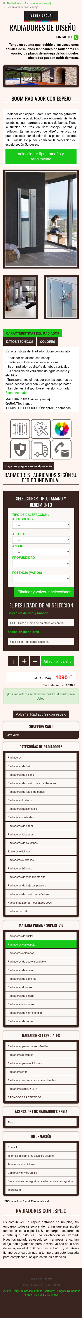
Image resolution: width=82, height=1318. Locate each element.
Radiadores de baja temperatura (27, 885)
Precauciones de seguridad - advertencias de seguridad (41, 1181)
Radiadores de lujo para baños (26, 791)
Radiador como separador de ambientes (32, 1080)
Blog (10, 1122)
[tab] (32, 333)
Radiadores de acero (20, 970)
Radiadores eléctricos (21, 860)
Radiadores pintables (20, 1054)
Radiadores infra (18, 1071)
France (38, 1290)
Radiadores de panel (20, 826)
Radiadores (14, 3)
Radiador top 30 (17, 911)
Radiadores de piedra (21, 995)
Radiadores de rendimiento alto (26, 877)
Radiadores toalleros (20, 800)
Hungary (61, 1290)
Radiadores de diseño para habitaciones (32, 783)
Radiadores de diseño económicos (28, 894)
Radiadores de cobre (20, 1021)
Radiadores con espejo (38, 3)
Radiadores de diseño (21, 774)
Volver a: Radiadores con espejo (41, 714)
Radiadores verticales (21, 817)
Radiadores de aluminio (22, 978)
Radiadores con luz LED (22, 1088)
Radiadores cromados (21, 1004)
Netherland (73, 1290)
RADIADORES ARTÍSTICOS (24, 1097)
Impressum (14, 1189)
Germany (49, 1290)
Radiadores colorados (21, 953)
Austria (7, 1290)
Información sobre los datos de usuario (31, 1155)
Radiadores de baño (20, 766)
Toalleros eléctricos (19, 851)
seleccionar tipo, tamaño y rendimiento (41, 156)
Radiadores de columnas (23, 843)
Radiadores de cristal (20, 936)
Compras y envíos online (22, 1172)
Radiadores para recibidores (25, 1063)
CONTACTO (63, 37)
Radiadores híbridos (20, 868)
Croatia (28, 1290)
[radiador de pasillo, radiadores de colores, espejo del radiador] (41, 218)
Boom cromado (16, 392)
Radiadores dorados (20, 987)
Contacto (13, 1147)
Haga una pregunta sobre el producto (28, 466)
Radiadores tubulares (20, 834)
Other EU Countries (47, 1294)
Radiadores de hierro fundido (25, 1012)
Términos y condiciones (22, 1164)
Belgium (18, 1290)
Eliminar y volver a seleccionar (44, 591)
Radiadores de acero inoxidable (27, 961)
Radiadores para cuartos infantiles (28, 1046)
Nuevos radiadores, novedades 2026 (30, 902)
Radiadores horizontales (22, 808)
